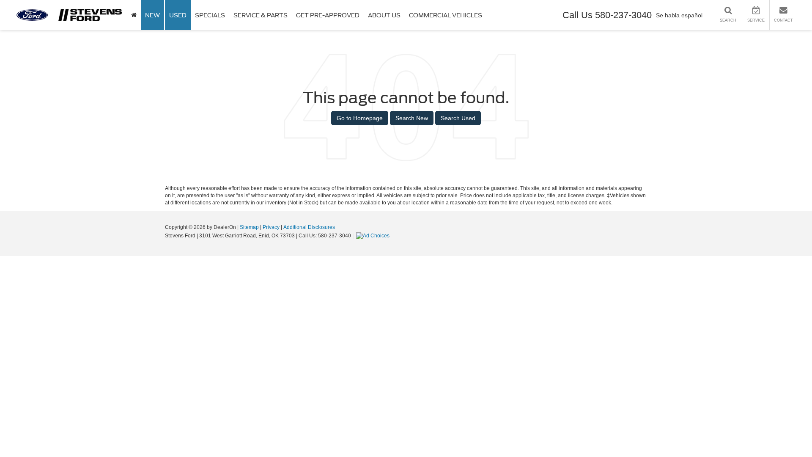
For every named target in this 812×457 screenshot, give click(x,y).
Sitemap (249, 227)
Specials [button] (210, 15)
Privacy (271, 227)
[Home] (134, 15)
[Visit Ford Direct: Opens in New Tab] (374, 236)
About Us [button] (384, 15)
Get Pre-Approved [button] (327, 15)
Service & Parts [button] (260, 15)
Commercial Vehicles (445, 15)
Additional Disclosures (309, 227)
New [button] (152, 15)
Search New (411, 118)
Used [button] (178, 15)
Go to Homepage (360, 118)
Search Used (458, 118)
